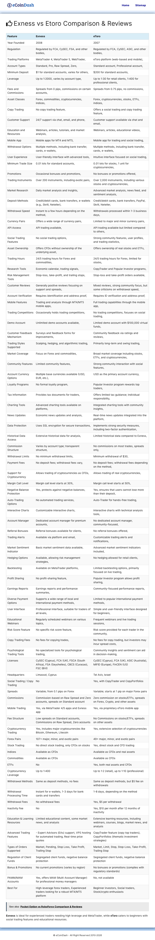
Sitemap (140, 5)
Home (125, 5)
